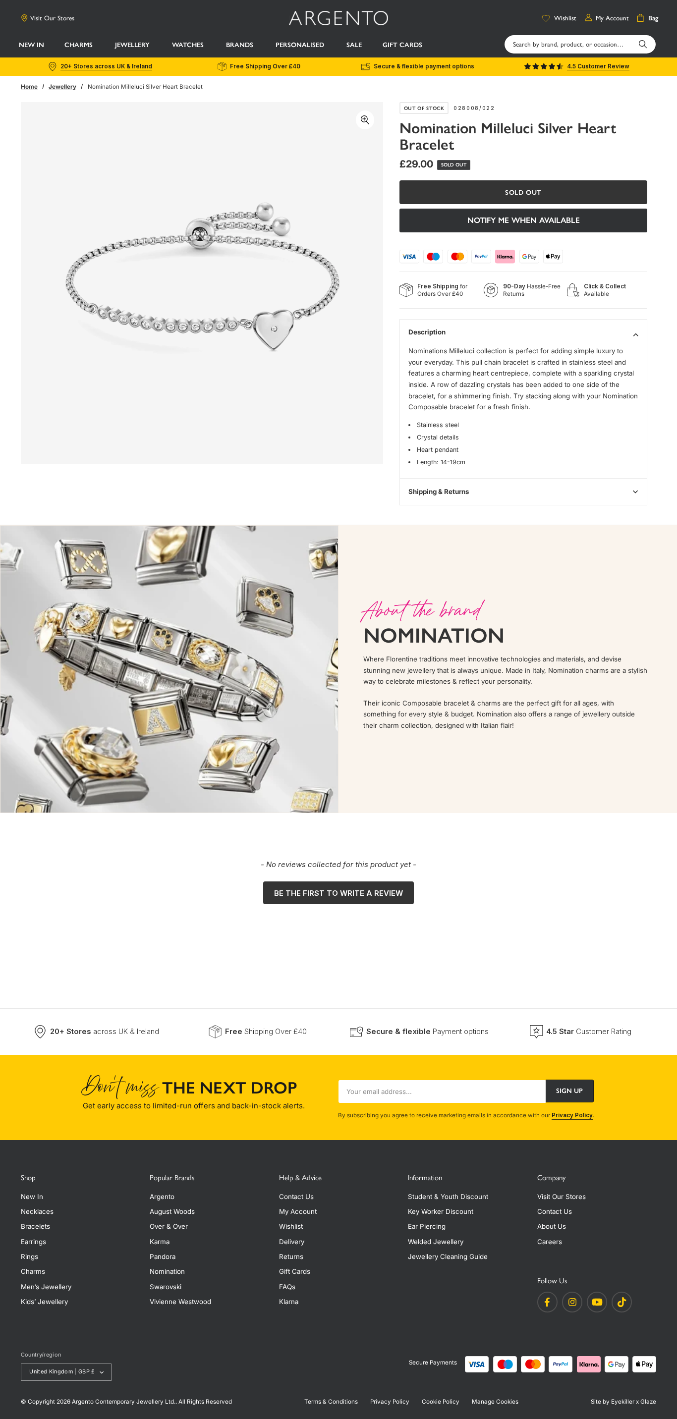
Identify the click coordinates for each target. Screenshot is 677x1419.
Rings (29, 1256)
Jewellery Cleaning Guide (448, 1256)
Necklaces (37, 1211)
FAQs (287, 1287)
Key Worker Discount (440, 1211)
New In (32, 1197)
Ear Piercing (427, 1226)
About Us (551, 1226)
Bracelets (35, 1226)
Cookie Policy (440, 1401)
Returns (291, 1256)
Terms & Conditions (331, 1401)
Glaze (648, 1401)
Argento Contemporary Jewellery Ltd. (123, 1401)
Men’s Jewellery (46, 1287)
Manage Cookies (495, 1401)
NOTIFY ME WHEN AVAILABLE (523, 220)
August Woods (172, 1211)
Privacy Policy (572, 1115)
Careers (549, 1242)
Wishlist (291, 1226)
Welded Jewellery (435, 1242)
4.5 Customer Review (598, 66)
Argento (162, 1197)
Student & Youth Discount (448, 1197)
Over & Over (169, 1226)
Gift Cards (294, 1271)
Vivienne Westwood (180, 1302)
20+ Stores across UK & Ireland (106, 66)
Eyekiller (622, 1401)
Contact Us (296, 1197)
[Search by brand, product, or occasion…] (643, 44)
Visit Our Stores (52, 18)
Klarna (288, 1302)
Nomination (167, 1271)
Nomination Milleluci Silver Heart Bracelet (145, 86)
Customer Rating (588, 1031)
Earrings (33, 1242)
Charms (33, 1271)
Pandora (162, 1256)
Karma (159, 1242)
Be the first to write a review (338, 893)
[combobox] (580, 44)
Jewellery (62, 86)
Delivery (291, 1242)
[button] (79, 44)
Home (29, 86)
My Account (298, 1211)
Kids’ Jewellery (44, 1302)
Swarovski (165, 1287)
